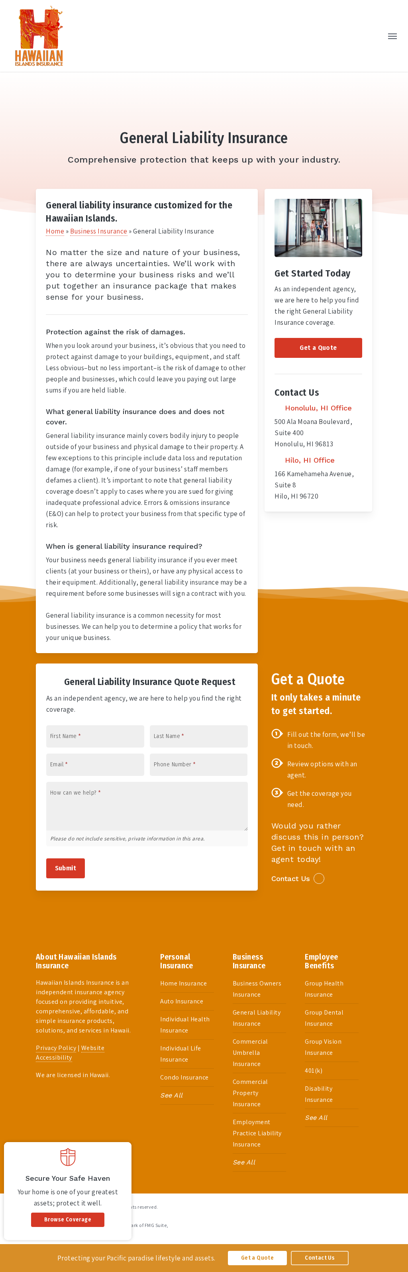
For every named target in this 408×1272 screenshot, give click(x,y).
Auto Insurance (181, 1001)
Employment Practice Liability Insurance (257, 1133)
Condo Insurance (184, 1077)
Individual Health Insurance (185, 1024)
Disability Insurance (319, 1094)
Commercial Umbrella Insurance (250, 1052)
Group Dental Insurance (324, 1018)
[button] (392, 36)
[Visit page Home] (39, 36)
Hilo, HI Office (308, 460)
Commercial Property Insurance (250, 1093)
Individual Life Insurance (180, 1054)
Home (55, 231)
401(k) (313, 1070)
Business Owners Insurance (257, 989)
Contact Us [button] (290, 878)
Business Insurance (99, 231)
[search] (376, 36)
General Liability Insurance (257, 1018)
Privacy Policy (56, 1048)
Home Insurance (183, 983)
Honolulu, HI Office (317, 408)
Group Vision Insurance (323, 1047)
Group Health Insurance (324, 989)
